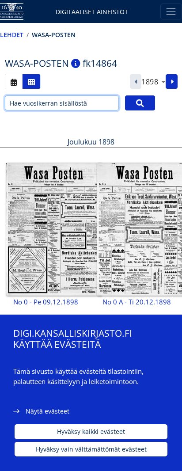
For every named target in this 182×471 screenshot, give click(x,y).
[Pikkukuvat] (31, 81)
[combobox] (153, 81)
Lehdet (11, 34)
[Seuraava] (172, 81)
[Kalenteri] (13, 81)
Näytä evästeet (47, 411)
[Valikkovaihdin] (171, 11)
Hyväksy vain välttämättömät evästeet (91, 449)
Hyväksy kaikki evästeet (91, 431)
